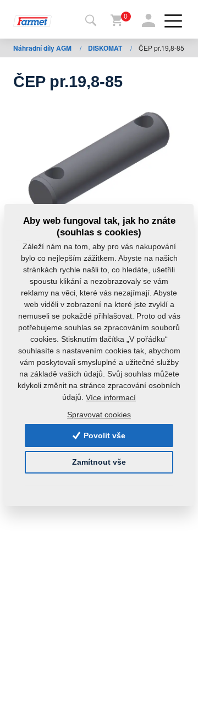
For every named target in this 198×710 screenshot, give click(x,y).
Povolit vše (103, 435)
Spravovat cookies (99, 414)
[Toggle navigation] (91, 21)
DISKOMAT (106, 48)
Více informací (111, 397)
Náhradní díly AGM (43, 48)
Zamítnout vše (99, 462)
